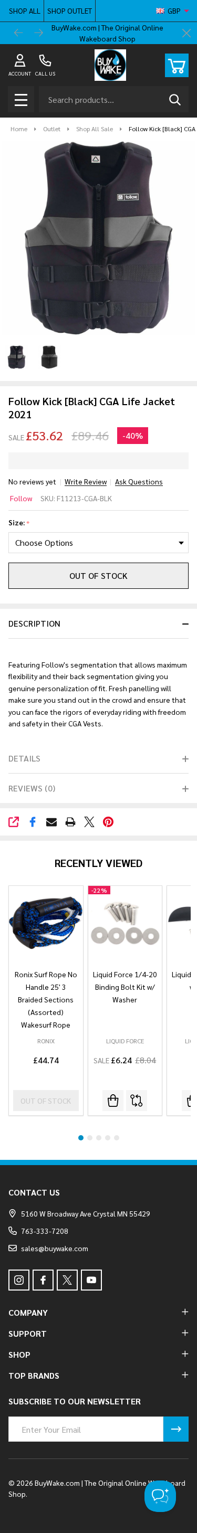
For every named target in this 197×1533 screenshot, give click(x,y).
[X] (89, 822)
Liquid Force (125, 1041)
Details (24, 758)
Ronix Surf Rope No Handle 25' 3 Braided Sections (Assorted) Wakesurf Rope (46, 999)
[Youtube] (91, 1280)
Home (19, 128)
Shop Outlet (69, 10)
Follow (21, 498)
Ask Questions (139, 481)
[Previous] (19, 33)
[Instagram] (19, 1280)
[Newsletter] (176, 1429)
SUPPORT (27, 1333)
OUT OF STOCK (98, 575)
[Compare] (136, 1100)
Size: (19, 522)
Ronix (46, 1041)
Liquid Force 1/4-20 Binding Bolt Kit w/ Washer (125, 986)
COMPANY (28, 1312)
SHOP (19, 1354)
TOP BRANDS (33, 1375)
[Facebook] (32, 822)
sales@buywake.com (54, 1248)
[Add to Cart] (112, 1100)
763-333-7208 (44, 1230)
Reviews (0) (31, 788)
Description (34, 623)
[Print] (70, 822)
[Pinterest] (108, 822)
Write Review (86, 481)
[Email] (51, 822)
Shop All (24, 10)
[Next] (39, 33)
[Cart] (177, 65)
